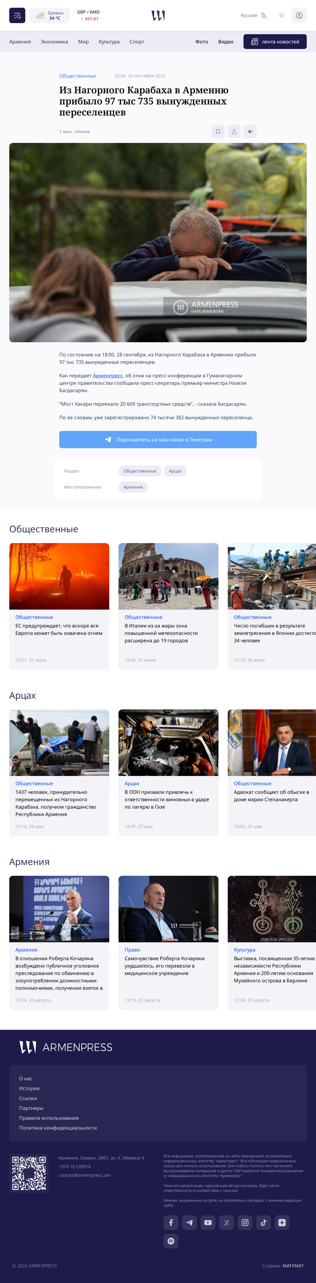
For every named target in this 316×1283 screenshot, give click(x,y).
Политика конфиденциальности (58, 1127)
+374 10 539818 (75, 1166)
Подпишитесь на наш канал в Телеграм (164, 439)
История (29, 1088)
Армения (20, 41)
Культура (109, 41)
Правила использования (49, 1118)
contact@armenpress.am (84, 1175)
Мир (83, 41)
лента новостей (280, 41)
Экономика (54, 41)
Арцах (175, 471)
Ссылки (28, 1098)
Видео (226, 41)
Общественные (139, 471)
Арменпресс (108, 375)
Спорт (137, 41)
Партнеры (31, 1108)
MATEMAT (293, 1266)
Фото (201, 41)
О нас (25, 1078)
